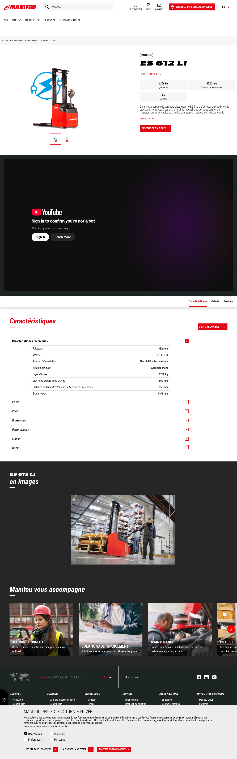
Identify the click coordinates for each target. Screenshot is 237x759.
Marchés (15, 693)
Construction (19, 704)
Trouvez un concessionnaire (194, 7)
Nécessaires (35, 734)
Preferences (35, 739)
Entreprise (167, 699)
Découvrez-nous (169, 693)
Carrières (203, 704)
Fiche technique (149, 74)
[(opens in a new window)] (123, 530)
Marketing (59, 739)
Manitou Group (206, 699)
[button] (231, 629)
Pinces (91, 704)
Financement (131, 699)
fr (105, 677)
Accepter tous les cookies (112, 749)
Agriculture (18, 699)
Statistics (59, 734)
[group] (41, 629)
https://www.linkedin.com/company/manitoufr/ (205, 677)
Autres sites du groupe (210, 693)
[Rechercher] (46, 6)
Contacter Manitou (171, 704)
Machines (53, 693)
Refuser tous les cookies (38, 749)
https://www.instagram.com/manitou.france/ (213, 677)
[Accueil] (20, 6)
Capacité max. (163, 87)
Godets (91, 699)
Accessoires (92, 693)
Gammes (163, 99)
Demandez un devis (154, 128)
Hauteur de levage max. (211, 87)
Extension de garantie (135, 704)
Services (127, 693)
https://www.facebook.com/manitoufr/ (197, 677)
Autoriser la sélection (75, 749)
